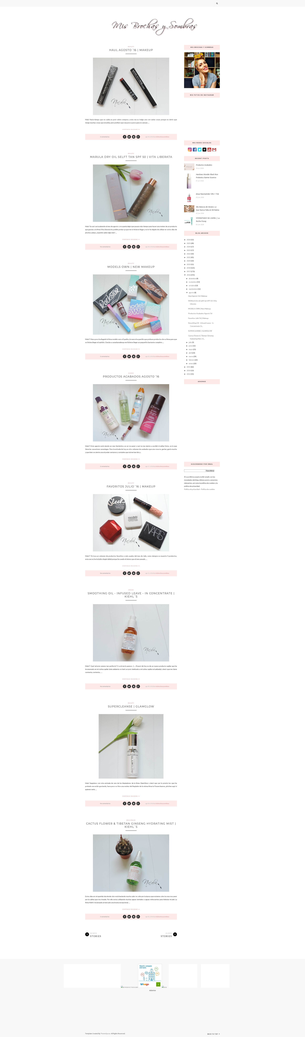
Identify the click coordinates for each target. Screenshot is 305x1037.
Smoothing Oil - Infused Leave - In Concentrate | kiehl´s (131, 595)
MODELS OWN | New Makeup (131, 266)
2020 (189, 261)
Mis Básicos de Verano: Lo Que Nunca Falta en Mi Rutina (207, 208)
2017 (189, 271)
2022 (189, 254)
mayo (191, 349)
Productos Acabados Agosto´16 (131, 376)
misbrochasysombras (162, 137)
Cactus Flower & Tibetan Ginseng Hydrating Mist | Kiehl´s (131, 825)
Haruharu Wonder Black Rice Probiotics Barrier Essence (207, 176)
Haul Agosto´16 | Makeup (131, 50)
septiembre (193, 289)
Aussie (131, 373)
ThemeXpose (105, 1033)
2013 (189, 374)
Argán (131, 590)
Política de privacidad (192, 489)
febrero (191, 360)
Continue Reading (130, 129)
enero (191, 363)
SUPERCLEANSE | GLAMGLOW (131, 706)
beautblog (131, 820)
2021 (189, 257)
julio (190, 342)
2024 (189, 247)
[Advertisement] (202, 422)
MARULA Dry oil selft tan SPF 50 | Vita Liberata (131, 157)
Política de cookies (208, 489)
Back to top (212, 1034)
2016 (189, 275)
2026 (189, 240)
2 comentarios (104, 137)
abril (190, 353)
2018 (189, 268)
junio (190, 346)
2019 (189, 264)
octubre (192, 285)
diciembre (192, 278)
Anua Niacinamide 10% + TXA (207, 194)
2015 (189, 367)
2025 (189, 243)
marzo (191, 356)
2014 (189, 370)
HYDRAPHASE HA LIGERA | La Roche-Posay (208, 219)
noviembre (193, 282)
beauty (131, 46)
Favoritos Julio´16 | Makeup (131, 486)
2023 (189, 250)
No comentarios (105, 247)
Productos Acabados (204, 165)
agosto (191, 293)
